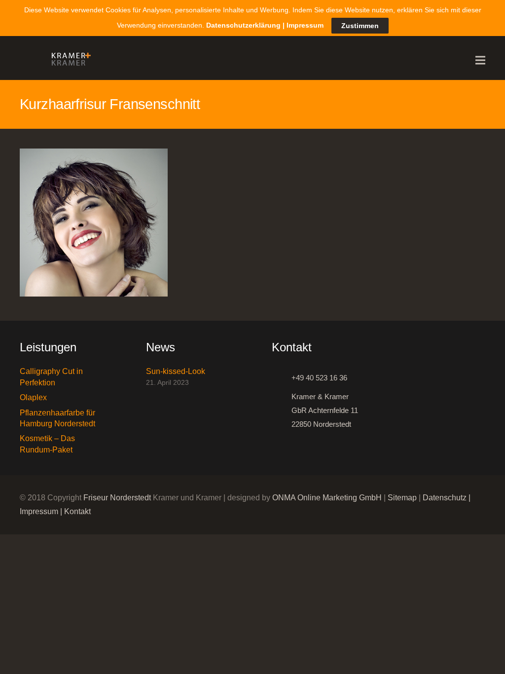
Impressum (39, 511)
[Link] (68, 60)
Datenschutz (445, 497)
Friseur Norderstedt (117, 497)
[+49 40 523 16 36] (281, 378)
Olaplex (33, 397)
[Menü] (480, 60)
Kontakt (77, 511)
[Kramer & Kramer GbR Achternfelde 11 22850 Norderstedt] (281, 410)
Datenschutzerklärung (243, 25)
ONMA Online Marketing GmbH (327, 497)
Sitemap (402, 497)
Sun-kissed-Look (175, 371)
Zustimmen (360, 26)
